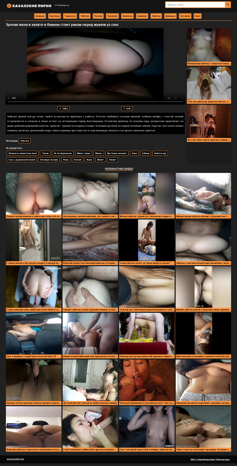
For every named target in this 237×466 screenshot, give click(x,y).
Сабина (145, 153)
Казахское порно (32, 6)
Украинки (112, 16)
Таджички (70, 16)
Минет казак (83, 153)
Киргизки (55, 16)
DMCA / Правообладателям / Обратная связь (210, 459)
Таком (45, 153)
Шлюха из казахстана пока (23, 153)
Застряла (185, 16)
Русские (98, 16)
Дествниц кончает (117, 153)
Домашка (170, 16)
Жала (89, 159)
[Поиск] (228, 4)
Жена (66, 159)
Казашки (40, 16)
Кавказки (127, 16)
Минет (100, 159)
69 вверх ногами (49, 159)
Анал (197, 16)
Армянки (142, 16)
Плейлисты (63, 5)
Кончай (77, 159)
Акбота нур (160, 153)
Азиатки (156, 16)
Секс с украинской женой (22, 159)
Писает (112, 159)
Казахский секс (15, 459)
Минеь (98, 153)
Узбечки (85, 16)
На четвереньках (63, 153)
